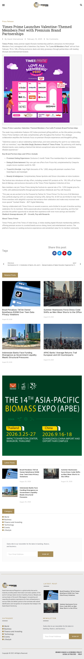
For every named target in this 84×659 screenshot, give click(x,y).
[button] (3, 5)
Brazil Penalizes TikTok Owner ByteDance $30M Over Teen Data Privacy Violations (18, 312)
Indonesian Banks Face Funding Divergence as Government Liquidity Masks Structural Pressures (19, 355)
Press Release (8, 21)
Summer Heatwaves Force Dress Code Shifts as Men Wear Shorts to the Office (63, 311)
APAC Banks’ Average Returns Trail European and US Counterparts (60, 353)
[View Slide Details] (42, 416)
